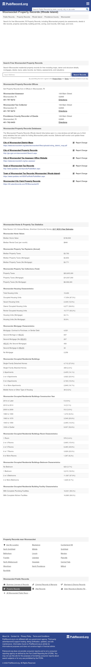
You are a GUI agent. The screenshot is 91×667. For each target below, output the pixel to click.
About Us (5, 636)
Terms (67, 79)
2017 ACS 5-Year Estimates (62, 229)
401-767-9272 (9, 99)
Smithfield (64, 549)
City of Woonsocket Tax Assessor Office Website (25, 158)
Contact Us (15, 636)
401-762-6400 (9, 122)
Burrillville (6, 570)
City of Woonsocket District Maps (18, 142)
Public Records (9, 17)
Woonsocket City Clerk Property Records (21, 181)
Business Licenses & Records (17, 584)
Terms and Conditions (41, 636)
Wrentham (7, 566)
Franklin (6, 557)
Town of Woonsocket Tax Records (18, 165)
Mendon (64, 553)
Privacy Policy (56, 79)
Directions (63, 99)
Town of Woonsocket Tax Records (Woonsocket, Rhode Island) (31, 173)
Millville (34, 549)
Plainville (64, 557)
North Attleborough (10, 562)
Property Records (13, 589)
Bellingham (7, 553)
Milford (63, 566)
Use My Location (12, 545)
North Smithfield (9, 549)
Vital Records (40, 589)
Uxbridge (35, 557)
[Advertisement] (45, 42)
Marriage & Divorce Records (74, 584)
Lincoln (34, 553)
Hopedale (35, 562)
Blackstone (36, 545)
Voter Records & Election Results (76, 589)
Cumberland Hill (67, 545)
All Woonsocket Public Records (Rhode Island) (18, 593)
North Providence (38, 566)
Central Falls (65, 562)
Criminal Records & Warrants (46, 584)
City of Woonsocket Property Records (20, 150)
